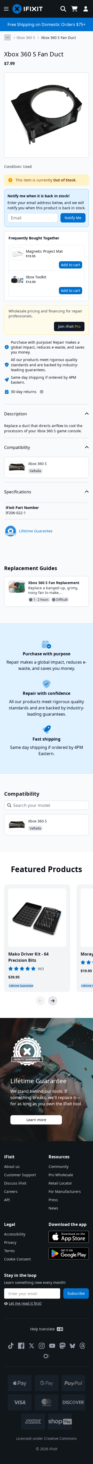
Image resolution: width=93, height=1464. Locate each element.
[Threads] (82, 1346)
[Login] (86, 9)
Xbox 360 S (26, 37)
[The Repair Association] (46, 1356)
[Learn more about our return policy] (41, 392)
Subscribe (76, 1293)
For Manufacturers (65, 1191)
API (7, 1199)
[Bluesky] (72, 1346)
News (53, 1208)
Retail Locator (60, 1183)
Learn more (36, 1119)
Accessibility (14, 1234)
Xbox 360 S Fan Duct (58, 37)
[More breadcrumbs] (7, 37)
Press (53, 1199)
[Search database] (63, 9)
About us (12, 1166)
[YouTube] (52, 1346)
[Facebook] (21, 1346)
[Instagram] (42, 1346)
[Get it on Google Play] (69, 1253)
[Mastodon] (62, 1346)
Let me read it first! (25, 1303)
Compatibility (17, 447)
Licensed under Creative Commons (46, 1438)
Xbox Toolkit (36, 276)
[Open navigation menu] (6, 9)
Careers (11, 1191)
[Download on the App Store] (69, 1237)
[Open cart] (74, 9)
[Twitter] (31, 1346)
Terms (9, 1250)
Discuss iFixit (15, 1183)
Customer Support (20, 1174)
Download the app (68, 1224)
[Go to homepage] (29, 9)
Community (58, 1166)
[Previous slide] (40, 1000)
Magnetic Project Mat (44, 251)
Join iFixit (69, 326)
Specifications (17, 492)
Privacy (10, 1242)
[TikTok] (11, 1346)
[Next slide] (52, 1000)
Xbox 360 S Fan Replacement (53, 582)
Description (15, 414)
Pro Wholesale (61, 1174)
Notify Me (73, 217)
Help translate (42, 1328)
